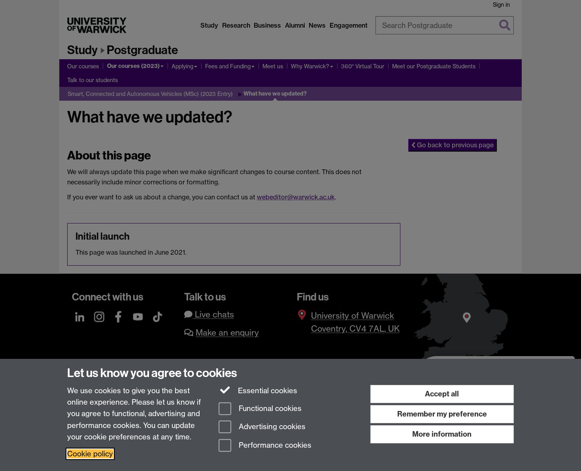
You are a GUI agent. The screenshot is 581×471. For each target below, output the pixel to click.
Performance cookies (274, 445)
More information (442, 434)
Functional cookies (269, 408)
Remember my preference (442, 413)
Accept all (442, 393)
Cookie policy (90, 453)
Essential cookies (266, 390)
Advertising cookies (271, 427)
